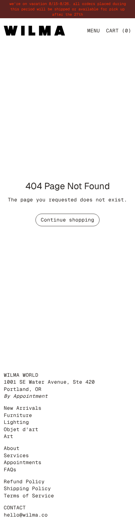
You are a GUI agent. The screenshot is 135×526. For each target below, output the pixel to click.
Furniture (18, 415)
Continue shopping (67, 219)
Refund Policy (24, 481)
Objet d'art (21, 429)
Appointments (22, 462)
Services (16, 455)
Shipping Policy (27, 488)
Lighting (16, 422)
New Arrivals (22, 408)
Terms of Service (29, 495)
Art (8, 436)
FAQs (10, 469)
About (11, 448)
